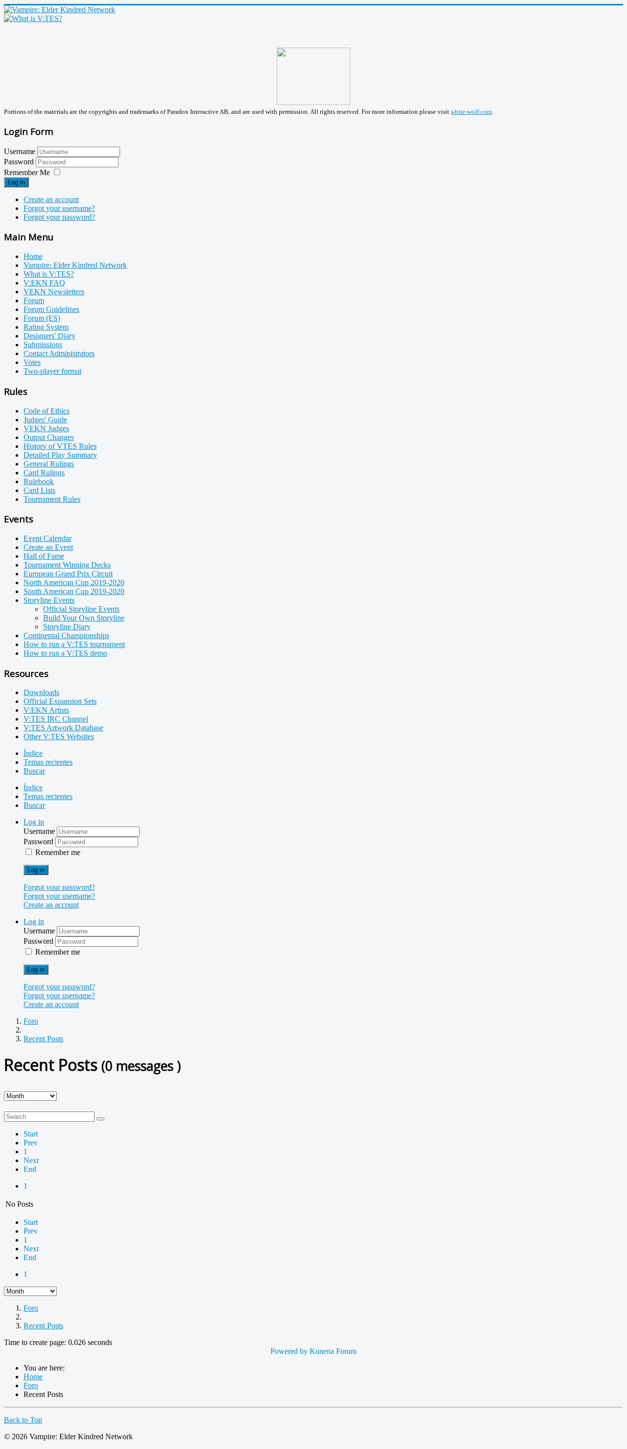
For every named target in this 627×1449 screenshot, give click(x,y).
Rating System (46, 327)
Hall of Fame (44, 556)
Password (20, 161)
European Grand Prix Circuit (68, 573)
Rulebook (39, 481)
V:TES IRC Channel (56, 719)
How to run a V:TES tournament (74, 644)
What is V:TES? (49, 274)
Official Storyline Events (81, 609)
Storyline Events (49, 600)
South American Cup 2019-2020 (74, 591)
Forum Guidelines (51, 309)
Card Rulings (44, 472)
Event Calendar (48, 538)
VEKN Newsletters (54, 291)
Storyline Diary (67, 626)
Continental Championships (66, 635)
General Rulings (49, 464)
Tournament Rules (52, 499)
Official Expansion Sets (60, 701)
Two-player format (52, 371)
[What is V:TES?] (33, 18)
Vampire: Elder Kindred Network (75, 265)
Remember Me (27, 172)
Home (33, 256)
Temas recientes (48, 762)
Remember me (57, 852)
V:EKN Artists (46, 710)
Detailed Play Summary (60, 455)
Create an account (51, 199)
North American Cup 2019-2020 (74, 582)
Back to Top (23, 1420)
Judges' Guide (45, 419)
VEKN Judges (46, 428)
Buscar (34, 771)
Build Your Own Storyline (83, 618)
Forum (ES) (42, 318)
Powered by (289, 1351)
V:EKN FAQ (44, 283)
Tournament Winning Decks (67, 565)
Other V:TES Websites (59, 736)
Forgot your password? (59, 217)
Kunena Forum (333, 1351)
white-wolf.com (471, 111)
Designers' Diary (49, 336)
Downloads (41, 692)
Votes (32, 362)
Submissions (43, 344)
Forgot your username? (59, 208)
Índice (33, 753)
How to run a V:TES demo (65, 653)
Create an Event (48, 547)
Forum (34, 300)
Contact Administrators (59, 353)
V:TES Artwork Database (63, 728)
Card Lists (39, 490)
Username (19, 151)
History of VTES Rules (60, 446)
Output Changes (49, 437)
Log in (16, 182)
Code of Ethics (47, 411)
